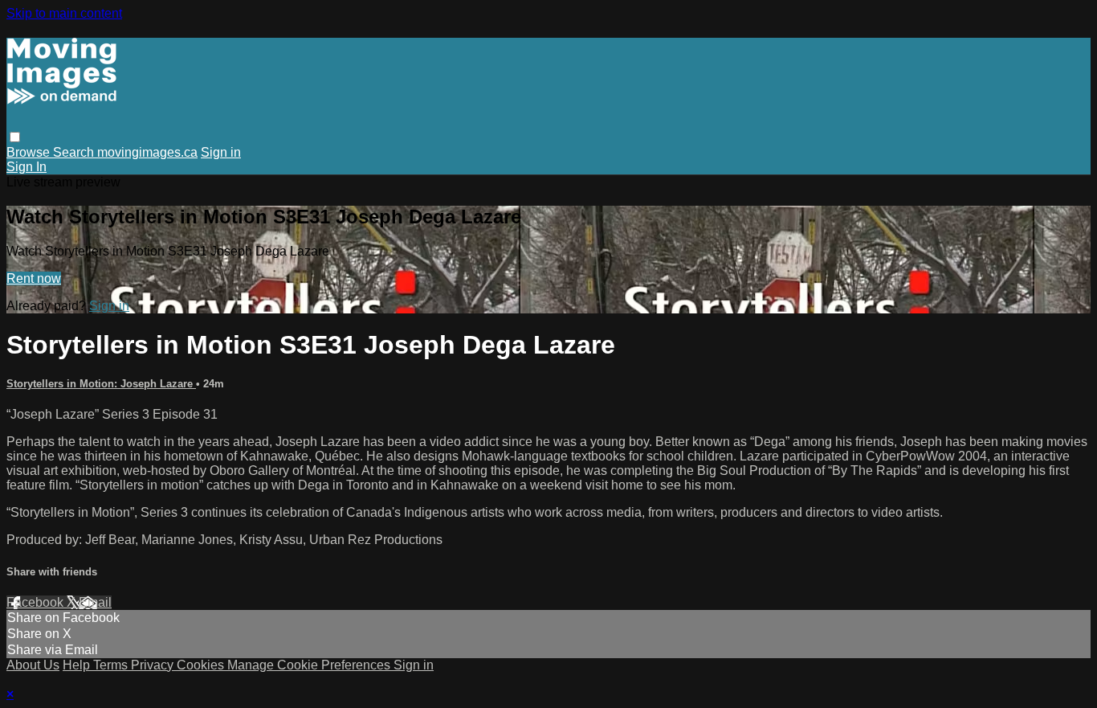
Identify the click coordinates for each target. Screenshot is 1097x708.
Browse (29, 152)
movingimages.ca (147, 152)
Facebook (36, 602)
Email (95, 602)
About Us (32, 665)
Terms (112, 665)
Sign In (26, 167)
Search (75, 152)
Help (78, 665)
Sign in (221, 152)
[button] (15, 137)
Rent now (33, 278)
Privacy (154, 665)
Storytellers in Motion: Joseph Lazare (101, 384)
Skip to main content (64, 13)
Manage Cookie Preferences (310, 665)
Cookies (202, 665)
